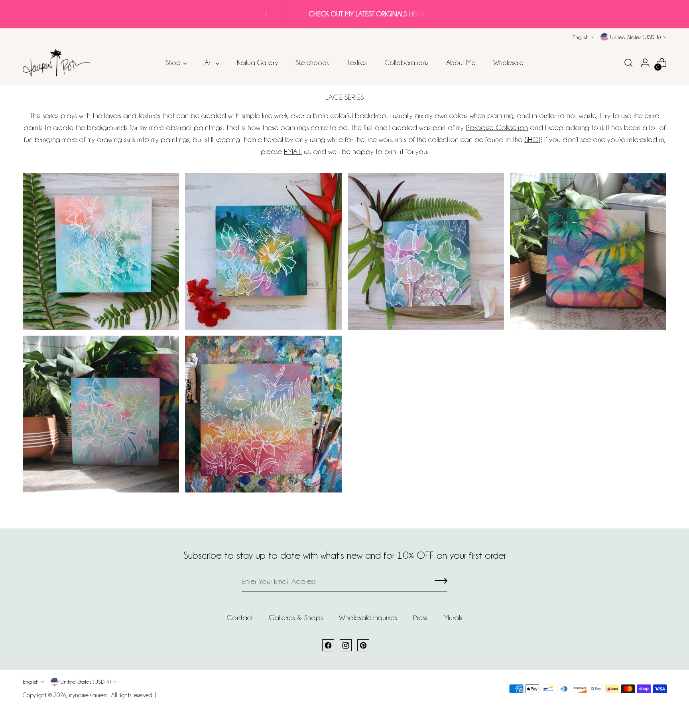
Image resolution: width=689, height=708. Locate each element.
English (581, 37)
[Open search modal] (628, 63)
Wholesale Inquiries (368, 617)
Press (420, 617)
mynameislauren (88, 695)
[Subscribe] (441, 581)
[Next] (423, 14)
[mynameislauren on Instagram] (346, 645)
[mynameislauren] (57, 63)
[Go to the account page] (645, 63)
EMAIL (293, 151)
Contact (239, 617)
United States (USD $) (635, 37)
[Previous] (266, 14)
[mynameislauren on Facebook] (328, 645)
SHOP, (533, 139)
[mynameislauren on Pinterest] (363, 645)
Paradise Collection (497, 127)
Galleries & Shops (296, 617)
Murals (453, 617)
